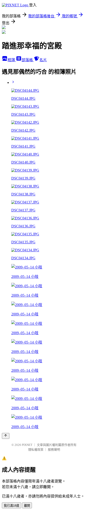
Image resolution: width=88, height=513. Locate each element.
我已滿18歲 (11, 505)
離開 (27, 505)
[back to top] (5, 436)
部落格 (28, 60)
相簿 (12, 60)
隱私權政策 (35, 449)
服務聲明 (54, 449)
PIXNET (27, 445)
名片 (43, 60)
